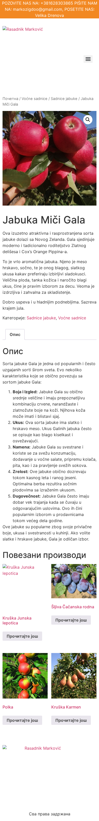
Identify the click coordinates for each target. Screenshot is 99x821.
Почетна (10, 98)
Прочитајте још (22, 636)
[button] (87, 119)
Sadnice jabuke (64, 98)
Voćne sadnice (34, 98)
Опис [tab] (15, 334)
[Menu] (88, 59)
